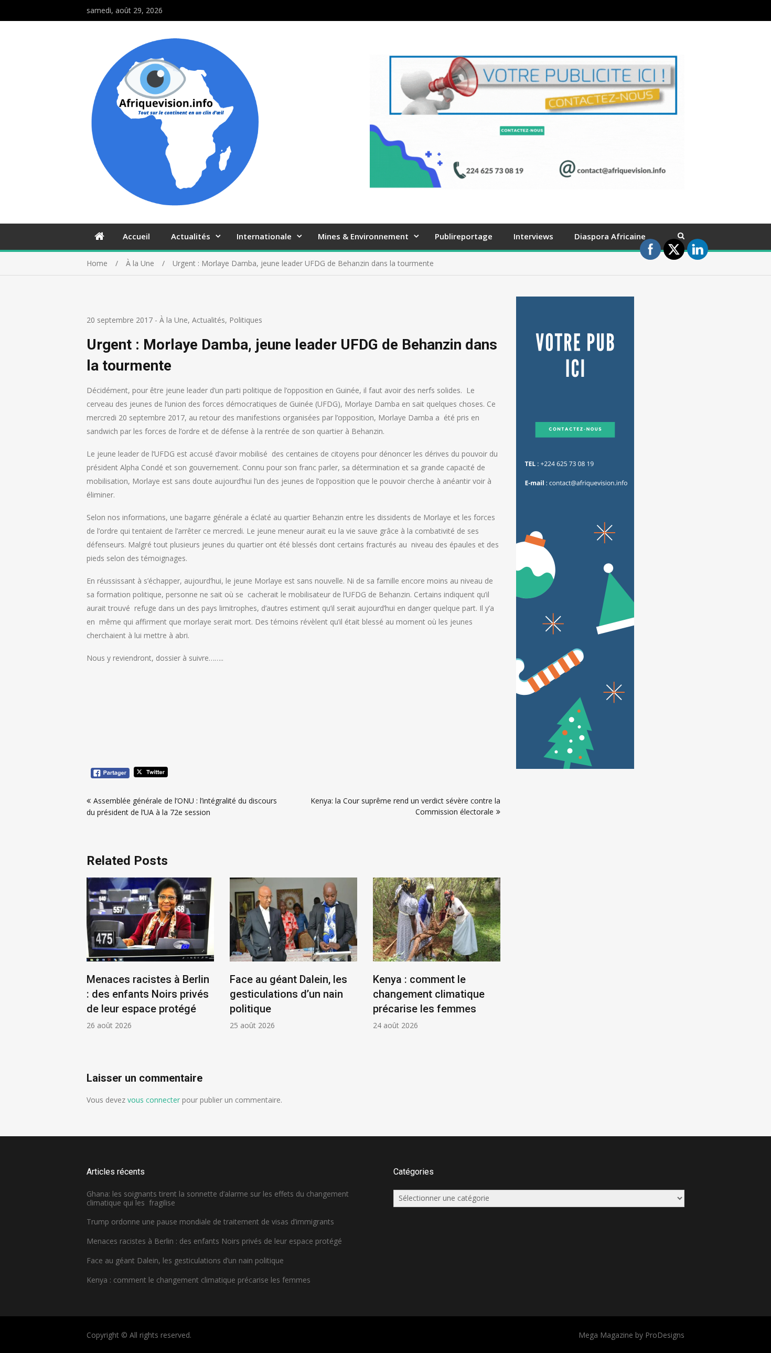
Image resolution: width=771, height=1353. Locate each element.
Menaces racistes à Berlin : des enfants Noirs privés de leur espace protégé (148, 994)
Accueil (136, 236)
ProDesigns (664, 1335)
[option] (150, 954)
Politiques (245, 320)
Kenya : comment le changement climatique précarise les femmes (429, 994)
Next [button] (493, 974)
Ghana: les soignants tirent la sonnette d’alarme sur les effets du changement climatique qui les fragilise (218, 1198)
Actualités (190, 236)
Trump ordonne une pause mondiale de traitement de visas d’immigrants (210, 1222)
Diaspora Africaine (610, 236)
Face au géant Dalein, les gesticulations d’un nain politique (288, 994)
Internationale (264, 236)
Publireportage (463, 236)
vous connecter (153, 1100)
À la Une (173, 320)
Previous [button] (93, 974)
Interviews (533, 236)
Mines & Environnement (363, 236)
